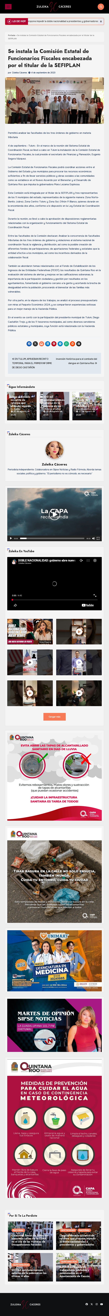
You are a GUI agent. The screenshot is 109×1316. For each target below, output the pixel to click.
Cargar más (54, 716)
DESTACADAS (68, 1230)
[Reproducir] (11, 538)
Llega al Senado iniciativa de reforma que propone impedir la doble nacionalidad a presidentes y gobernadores (21, 402)
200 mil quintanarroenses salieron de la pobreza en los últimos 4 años (53, 402)
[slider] (52, 538)
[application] (54, 514)
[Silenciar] (93, 538)
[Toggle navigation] (8, 6)
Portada (11, 35)
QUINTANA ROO (21, 1265)
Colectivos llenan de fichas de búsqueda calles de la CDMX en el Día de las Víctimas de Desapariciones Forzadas (29, 1240)
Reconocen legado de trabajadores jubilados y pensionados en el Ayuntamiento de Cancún (87, 402)
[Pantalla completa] (98, 538)
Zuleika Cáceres (19, 72)
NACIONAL (18, 1230)
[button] (54, 514)
